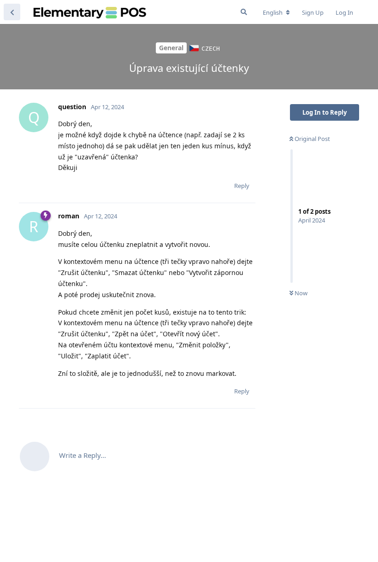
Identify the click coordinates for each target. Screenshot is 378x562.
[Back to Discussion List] (12, 12)
